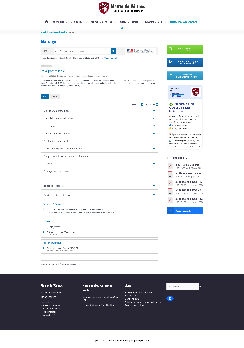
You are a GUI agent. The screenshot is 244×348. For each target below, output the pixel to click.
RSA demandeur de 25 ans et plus (61, 232)
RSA (71, 80)
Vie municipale (78, 22)
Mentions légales (133, 298)
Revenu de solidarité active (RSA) (87, 58)
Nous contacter (48, 311)
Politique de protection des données (143, 302)
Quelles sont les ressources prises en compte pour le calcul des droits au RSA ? (80, 213)
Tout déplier (151, 104)
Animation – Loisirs (154, 22)
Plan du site (130, 295)
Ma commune (58, 22)
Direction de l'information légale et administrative (59, 264)
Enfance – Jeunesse (129, 22)
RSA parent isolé (111, 58)
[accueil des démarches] (45, 50)
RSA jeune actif (53, 226)
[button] (122, 28)
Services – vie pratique (102, 22)
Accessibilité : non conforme (138, 292)
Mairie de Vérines (128, 6)
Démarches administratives (183, 22)
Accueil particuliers (50, 58)
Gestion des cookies (134, 305)
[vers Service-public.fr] (140, 51)
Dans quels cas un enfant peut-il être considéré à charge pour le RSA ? (76, 209)
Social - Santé (65, 58)
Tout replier (136, 104)
